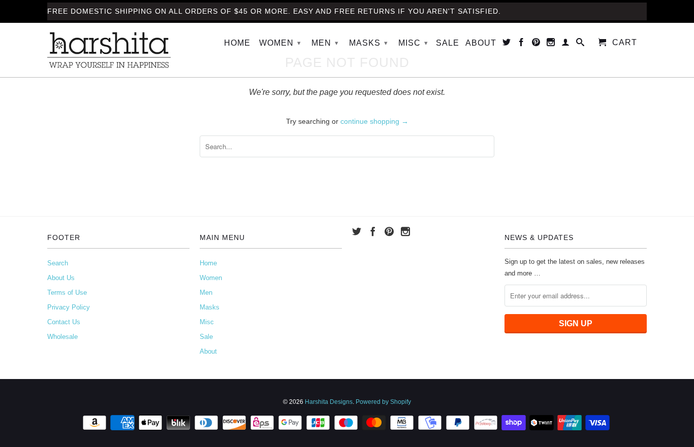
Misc (413, 43)
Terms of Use (67, 292)
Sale (447, 43)
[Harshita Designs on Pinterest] (536, 44)
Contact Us (63, 322)
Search (57, 263)
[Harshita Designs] (118, 50)
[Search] (580, 44)
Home (237, 43)
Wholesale (62, 336)
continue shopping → (374, 121)
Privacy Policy (68, 307)
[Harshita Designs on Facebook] (521, 44)
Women (280, 43)
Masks (368, 43)
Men (325, 43)
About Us (61, 278)
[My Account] (565, 44)
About (480, 43)
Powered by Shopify (383, 401)
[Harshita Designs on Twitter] (506, 44)
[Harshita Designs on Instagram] (551, 44)
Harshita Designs (329, 401)
